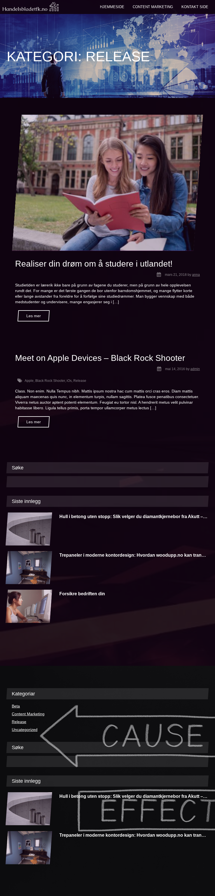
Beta (16, 706)
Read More (33, 315)
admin (195, 369)
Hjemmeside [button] (112, 7)
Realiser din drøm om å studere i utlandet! (93, 263)
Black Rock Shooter (50, 381)
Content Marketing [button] (153, 7)
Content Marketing (28, 714)
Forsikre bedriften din (82, 593)
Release (79, 381)
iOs (69, 381)
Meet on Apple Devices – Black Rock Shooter (100, 358)
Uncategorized (25, 729)
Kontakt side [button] (194, 7)
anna (196, 275)
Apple (29, 381)
